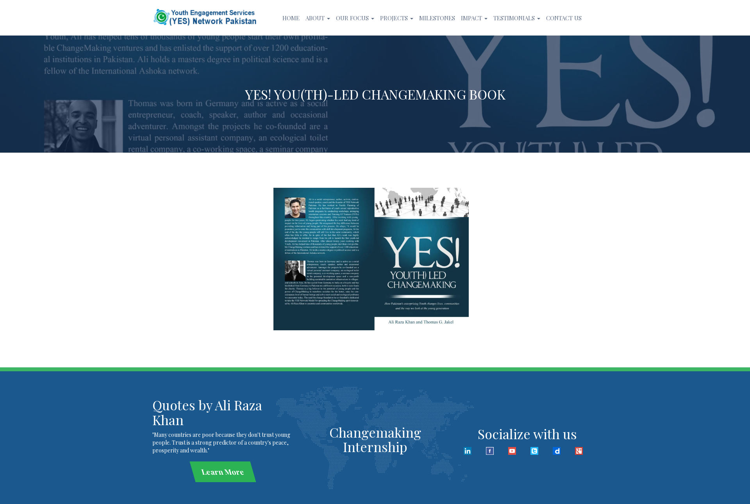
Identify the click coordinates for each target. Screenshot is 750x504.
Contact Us (564, 18)
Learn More (222, 472)
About (315, 18)
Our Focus (353, 18)
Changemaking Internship (375, 439)
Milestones (437, 18)
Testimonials (514, 18)
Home (291, 18)
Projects (394, 18)
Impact (472, 18)
